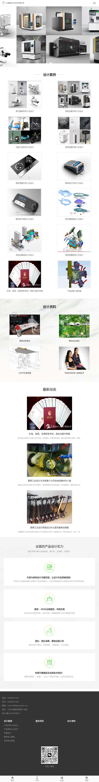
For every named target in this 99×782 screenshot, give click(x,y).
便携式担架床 (24, 337)
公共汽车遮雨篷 (24, 369)
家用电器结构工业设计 (74, 251)
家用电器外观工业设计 (74, 144)
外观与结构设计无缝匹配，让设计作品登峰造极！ (49, 574)
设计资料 (71, 717)
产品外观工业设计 (11, 722)
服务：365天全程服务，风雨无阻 (49, 606)
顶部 (86, 780)
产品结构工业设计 (11, 725)
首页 (12, 780)
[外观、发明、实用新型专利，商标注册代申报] (49, 409)
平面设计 (7, 729)
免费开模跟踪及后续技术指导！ (49, 669)
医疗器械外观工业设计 (25, 108)
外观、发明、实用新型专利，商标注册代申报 (25, 287)
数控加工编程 (9, 733)
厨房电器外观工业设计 (25, 179)
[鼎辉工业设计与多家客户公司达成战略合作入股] (49, 456)
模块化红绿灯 (74, 337)
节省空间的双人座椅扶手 (74, 369)
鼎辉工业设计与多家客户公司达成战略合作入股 (49, 477)
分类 (62, 780)
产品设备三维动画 (74, 287)
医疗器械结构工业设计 (74, 215)
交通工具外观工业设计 (25, 144)
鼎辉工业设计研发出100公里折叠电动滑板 (49, 524)
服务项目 (40, 717)
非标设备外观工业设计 (74, 108)
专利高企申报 (9, 737)
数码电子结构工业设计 (25, 215)
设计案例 (8, 717)
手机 (37, 780)
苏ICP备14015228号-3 (11, 710)
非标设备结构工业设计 (25, 251)
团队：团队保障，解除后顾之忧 (49, 637)
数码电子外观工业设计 (74, 179)
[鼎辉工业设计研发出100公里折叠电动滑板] (49, 503)
